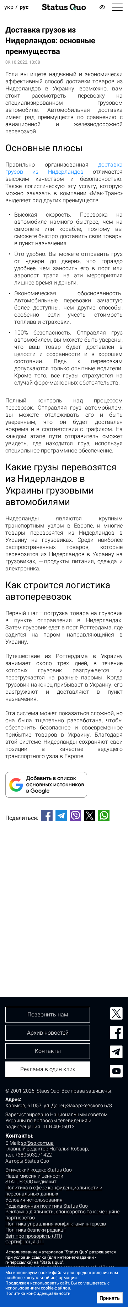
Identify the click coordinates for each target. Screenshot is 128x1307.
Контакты (18, 1135)
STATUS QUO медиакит (31, 1181)
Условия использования (34, 1200)
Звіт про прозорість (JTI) (33, 1236)
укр (9, 7)
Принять (110, 1298)
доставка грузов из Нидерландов (64, 168)
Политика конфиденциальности (37, 1293)
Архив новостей (48, 1032)
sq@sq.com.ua (37, 1143)
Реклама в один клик (47, 1069)
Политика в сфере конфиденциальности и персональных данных (53, 1191)
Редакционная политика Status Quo (46, 1206)
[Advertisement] (64, 897)
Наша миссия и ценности (34, 1176)
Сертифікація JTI (24, 1241)
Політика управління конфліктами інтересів (55, 1224)
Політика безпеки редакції (35, 1230)
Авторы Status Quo (27, 1161)
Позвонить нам (47, 1014)
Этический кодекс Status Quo (38, 1170)
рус (24, 7)
